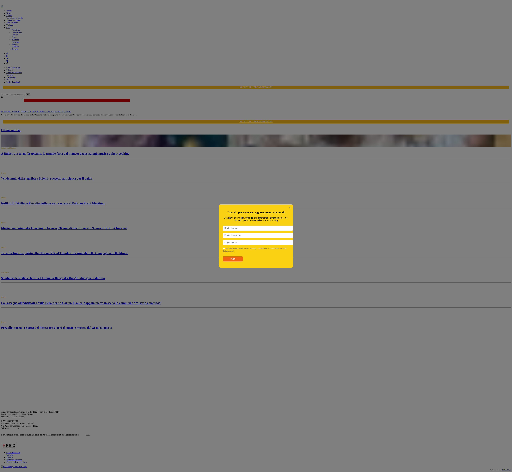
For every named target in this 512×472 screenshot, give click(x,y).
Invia (232, 259)
